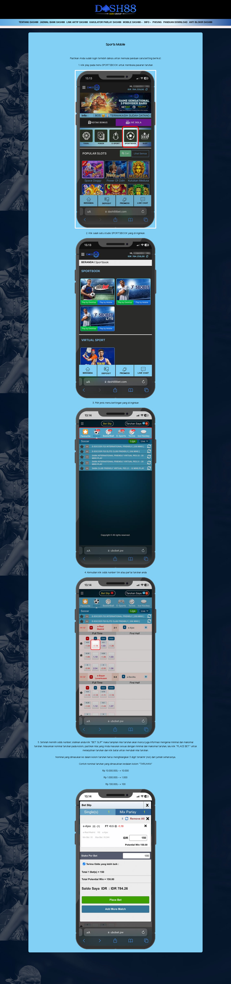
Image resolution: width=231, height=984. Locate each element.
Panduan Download (175, 22)
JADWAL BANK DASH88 (52, 22)
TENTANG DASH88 (28, 22)
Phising (157, 22)
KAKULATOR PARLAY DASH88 (105, 22)
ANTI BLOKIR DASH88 (200, 22)
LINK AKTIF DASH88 (77, 22)
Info (146, 22)
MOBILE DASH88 (132, 22)
